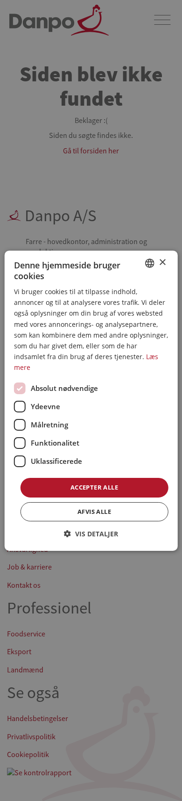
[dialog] (91, 400)
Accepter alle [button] (94, 487)
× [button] (162, 262)
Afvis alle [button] (94, 511)
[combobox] (149, 262)
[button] (91, 533)
